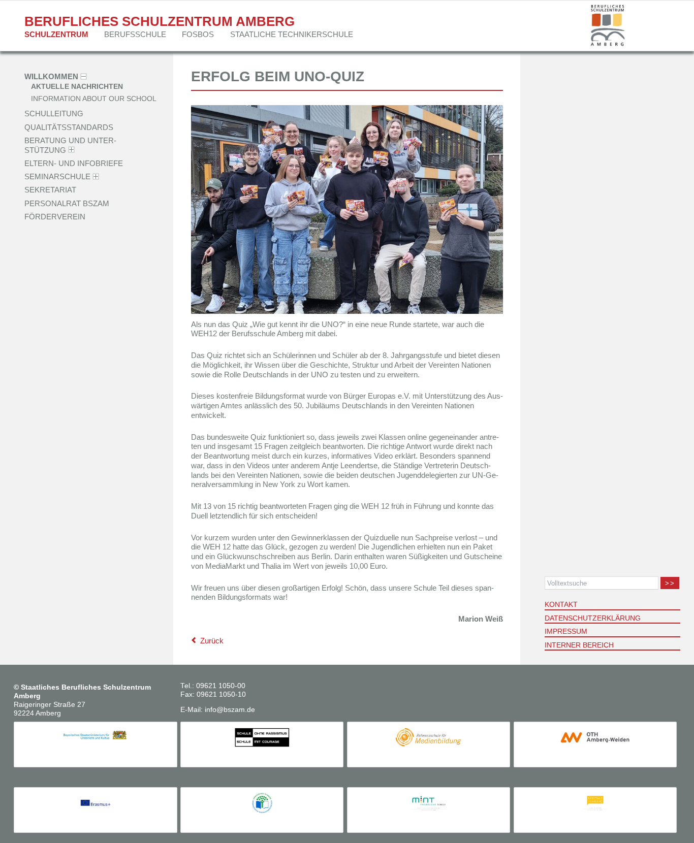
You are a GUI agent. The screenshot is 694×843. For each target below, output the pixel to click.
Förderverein (54, 216)
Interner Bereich (579, 645)
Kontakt (561, 604)
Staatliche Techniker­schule (291, 34)
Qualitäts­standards (68, 126)
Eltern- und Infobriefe (73, 163)
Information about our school (93, 99)
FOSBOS (198, 34)
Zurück (212, 640)
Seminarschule (57, 176)
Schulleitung (53, 113)
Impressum (566, 631)
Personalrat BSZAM (66, 203)
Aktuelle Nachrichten (77, 87)
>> (670, 583)
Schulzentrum (56, 34)
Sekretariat (50, 189)
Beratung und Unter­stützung (70, 145)
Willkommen (51, 76)
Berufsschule (135, 34)
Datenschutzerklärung (593, 618)
